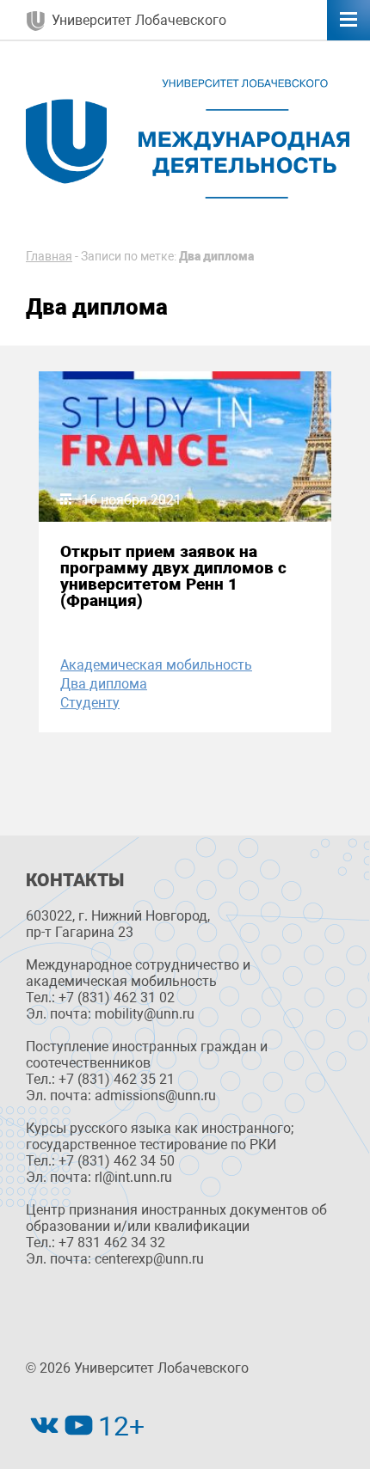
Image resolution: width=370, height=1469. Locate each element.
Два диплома (103, 684)
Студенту (90, 703)
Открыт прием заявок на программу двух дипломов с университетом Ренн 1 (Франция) (173, 576)
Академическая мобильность (156, 665)
